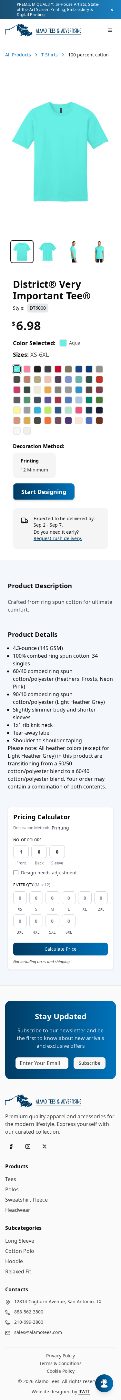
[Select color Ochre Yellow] (27, 420)
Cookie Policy (61, 1371)
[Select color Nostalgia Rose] (17, 420)
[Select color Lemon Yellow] (17, 410)
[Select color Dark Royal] (79, 369)
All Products (18, 55)
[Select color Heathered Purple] (48, 400)
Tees (10, 1179)
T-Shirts (49, 55)
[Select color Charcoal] (48, 369)
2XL (101, 909)
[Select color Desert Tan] (37, 379)
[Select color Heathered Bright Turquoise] (79, 390)
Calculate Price (60, 949)
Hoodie (14, 1261)
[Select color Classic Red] (58, 369)
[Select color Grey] (58, 390)
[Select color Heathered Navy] (37, 400)
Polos (12, 1189)
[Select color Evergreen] (89, 379)
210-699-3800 (28, 1322)
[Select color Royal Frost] (89, 420)
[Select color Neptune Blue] (89, 410)
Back (39, 863)
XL (85, 909)
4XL (36, 932)
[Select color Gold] (48, 390)
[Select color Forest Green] (27, 390)
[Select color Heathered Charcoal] (17, 400)
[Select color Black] (37, 369)
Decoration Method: (39, 446)
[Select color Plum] (58, 420)
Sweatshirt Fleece (26, 1199)
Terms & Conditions (60, 1363)
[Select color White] (17, 431)
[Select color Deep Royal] (89, 369)
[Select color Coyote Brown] (68, 369)
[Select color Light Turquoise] (37, 410)
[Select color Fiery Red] (99, 379)
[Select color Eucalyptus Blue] (79, 379)
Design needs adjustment (49, 873)
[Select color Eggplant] (58, 379)
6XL (69, 932)
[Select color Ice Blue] (79, 400)
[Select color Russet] (99, 420)
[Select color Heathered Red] (58, 400)
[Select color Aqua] (17, 369)
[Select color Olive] (37, 420)
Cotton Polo (19, 1250)
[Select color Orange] (48, 420)
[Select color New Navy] (99, 410)
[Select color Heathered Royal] (68, 400)
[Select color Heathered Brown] (89, 390)
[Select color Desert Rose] (27, 379)
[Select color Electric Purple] (68, 379)
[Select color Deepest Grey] (17, 379)
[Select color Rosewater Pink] (79, 420)
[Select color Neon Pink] (79, 410)
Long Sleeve (19, 1240)
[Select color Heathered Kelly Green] (27, 400)
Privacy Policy (60, 1356)
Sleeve (57, 863)
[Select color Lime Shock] (48, 410)
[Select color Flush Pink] (17, 390)
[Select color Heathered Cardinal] (99, 390)
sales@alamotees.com (38, 1332)
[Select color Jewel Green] (89, 400)
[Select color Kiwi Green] (99, 400)
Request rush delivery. (58, 538)
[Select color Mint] (68, 410)
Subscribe (89, 1063)
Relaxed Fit (18, 1271)
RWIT (84, 1391)
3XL (20, 932)
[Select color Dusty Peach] (48, 379)
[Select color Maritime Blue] (58, 410)
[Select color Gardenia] (37, 390)
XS (20, 909)
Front (21, 863)
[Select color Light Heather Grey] (27, 410)
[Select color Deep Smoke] (99, 369)
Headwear (17, 1209)
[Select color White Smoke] (27, 431)
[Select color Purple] (68, 420)
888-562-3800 (28, 1312)
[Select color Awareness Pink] (27, 369)
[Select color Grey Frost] (68, 390)
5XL (52, 932)
